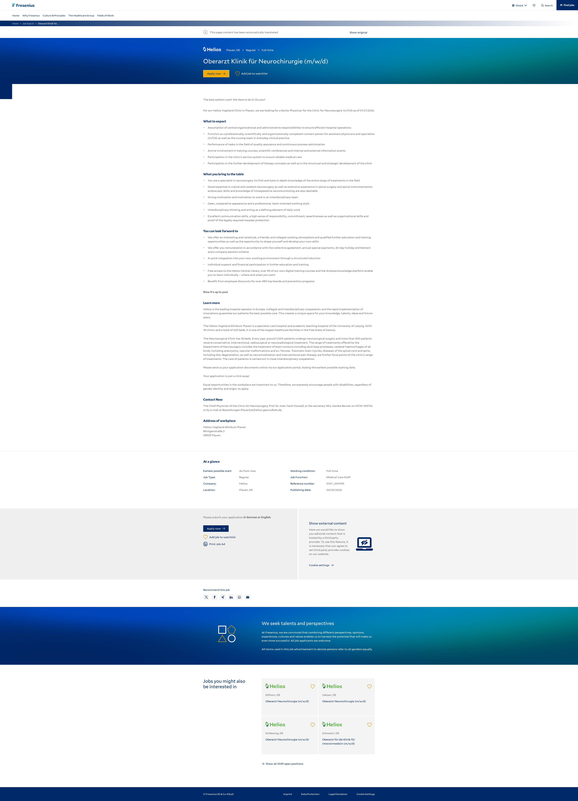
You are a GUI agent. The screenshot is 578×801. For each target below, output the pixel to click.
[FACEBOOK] (214, 597)
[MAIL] (248, 597)
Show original (358, 32)
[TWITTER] (206, 597)
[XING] (223, 597)
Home (15, 23)
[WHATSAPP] (239, 597)
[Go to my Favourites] (534, 5)
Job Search (28, 23)
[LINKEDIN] (231, 597)
